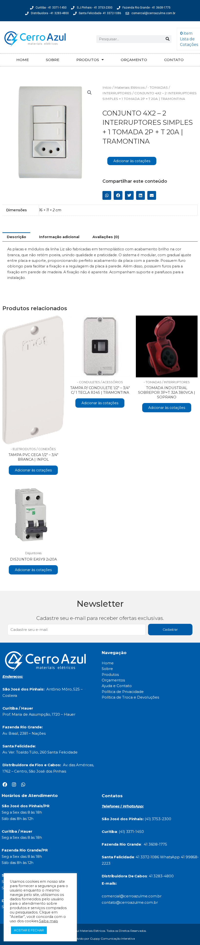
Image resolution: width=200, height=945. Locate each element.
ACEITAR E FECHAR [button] (29, 930)
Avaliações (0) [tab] (105, 237)
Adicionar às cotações (131, 161)
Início (106, 87)
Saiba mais (48, 921)
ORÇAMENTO (134, 59)
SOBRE (52, 59)
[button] (89, 92)
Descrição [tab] (16, 237)
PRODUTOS (87, 59)
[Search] (167, 39)
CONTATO (174, 59)
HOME (22, 59)
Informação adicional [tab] (59, 237)
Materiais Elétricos (129, 87)
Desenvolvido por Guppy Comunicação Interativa (100, 938)
